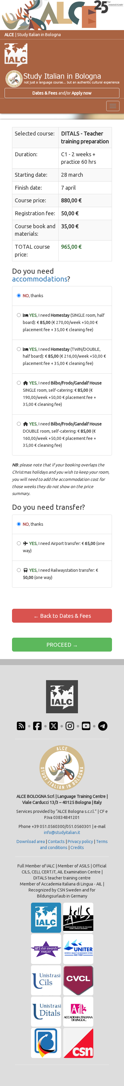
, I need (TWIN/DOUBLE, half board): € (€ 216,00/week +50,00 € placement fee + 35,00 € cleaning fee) (64, 356)
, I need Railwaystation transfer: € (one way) (60, 574)
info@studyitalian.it (62, 832)
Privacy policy (80, 841)
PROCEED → (62, 645)
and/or (62, 93)
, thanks (33, 295)
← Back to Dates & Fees (62, 616)
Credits (77, 847)
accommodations (39, 279)
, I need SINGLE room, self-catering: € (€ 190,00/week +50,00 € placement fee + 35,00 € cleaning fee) (62, 394)
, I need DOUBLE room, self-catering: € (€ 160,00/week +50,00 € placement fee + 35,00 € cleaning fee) (62, 435)
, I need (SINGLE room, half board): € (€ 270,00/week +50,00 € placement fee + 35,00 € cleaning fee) (63, 322)
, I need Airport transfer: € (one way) (64, 547)
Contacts (56, 841)
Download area (31, 841)
